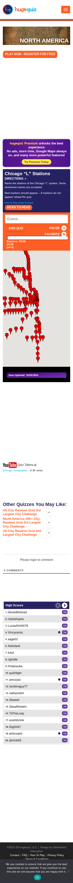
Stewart (14, 700)
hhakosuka (15, 666)
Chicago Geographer (15, 470)
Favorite (52, 234)
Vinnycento (15, 632)
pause (54, 228)
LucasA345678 (18, 625)
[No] (68, 871)
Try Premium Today (36, 161)
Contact (14, 855)
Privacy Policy (56, 855)
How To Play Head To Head (19, 203)
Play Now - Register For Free (30, 54)
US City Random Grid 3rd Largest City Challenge (22, 512)
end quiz (16, 228)
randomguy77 (18, 686)
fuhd (11, 652)
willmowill (15, 733)
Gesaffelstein (18, 706)
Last (58, 605)
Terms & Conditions (36, 859)
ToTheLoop (16, 713)
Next (64, 605)
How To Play (37, 855)
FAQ (24, 855)
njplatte (13, 659)
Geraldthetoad (17, 612)
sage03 (13, 639)
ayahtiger (15, 673)
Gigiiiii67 (15, 727)
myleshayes (16, 619)
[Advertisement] (36, 99)
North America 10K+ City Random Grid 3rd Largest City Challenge (22, 522)
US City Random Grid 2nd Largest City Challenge (22, 532)
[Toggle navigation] (65, 9)
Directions (14, 178)
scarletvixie (16, 720)
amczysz (15, 679)
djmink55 (15, 740)
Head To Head (18, 207)
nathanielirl (16, 693)
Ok (37, 877)
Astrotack (14, 646)
